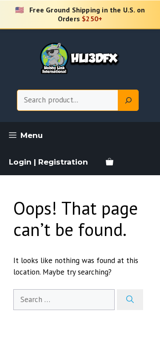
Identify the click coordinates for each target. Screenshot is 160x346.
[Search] (128, 100)
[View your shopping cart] (109, 162)
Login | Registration (48, 161)
